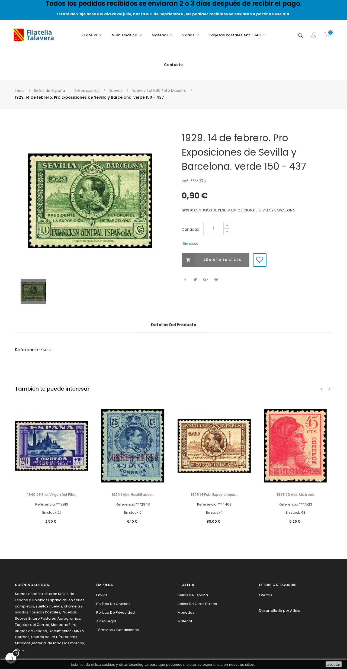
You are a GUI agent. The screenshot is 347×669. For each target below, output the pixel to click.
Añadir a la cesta (213, 260)
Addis (295, 610)
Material (185, 621)
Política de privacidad (115, 612)
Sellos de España (193, 595)
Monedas (186, 612)
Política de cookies (113, 603)
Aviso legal (106, 621)
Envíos (102, 595)
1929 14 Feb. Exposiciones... (214, 494)
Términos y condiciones (117, 629)
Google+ (205, 279)
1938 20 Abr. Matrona (295, 494)
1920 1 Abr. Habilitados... (133, 494)
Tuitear (195, 279)
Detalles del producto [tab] (173, 324)
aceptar (333, 664)
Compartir (185, 279)
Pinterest (216, 279)
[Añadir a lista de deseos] (259, 260)
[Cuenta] (313, 35)
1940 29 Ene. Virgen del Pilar (51, 494)
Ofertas (265, 595)
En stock (49, 512)
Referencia (26, 350)
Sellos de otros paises (197, 603)
